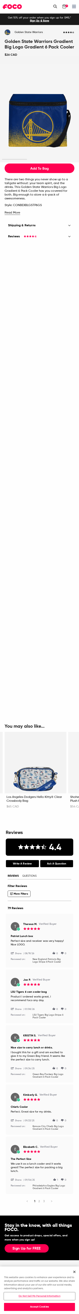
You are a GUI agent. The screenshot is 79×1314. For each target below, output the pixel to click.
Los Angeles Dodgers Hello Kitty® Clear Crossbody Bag (34, 799)
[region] (39, 1290)
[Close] (74, 1272)
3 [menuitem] (44, 1201)
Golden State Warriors (29, 32)
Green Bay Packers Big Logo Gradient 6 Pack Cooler (48, 1075)
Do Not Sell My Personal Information (39, 1296)
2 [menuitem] (39, 1201)
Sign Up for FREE (26, 1248)
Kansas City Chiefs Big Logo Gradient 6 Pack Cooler (48, 1127)
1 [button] (14, 159)
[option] (39, 19)
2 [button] (39, 159)
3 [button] (64, 159)
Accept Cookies (39, 1307)
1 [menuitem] (34, 1201)
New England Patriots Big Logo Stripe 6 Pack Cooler (47, 960)
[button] (18, 953)
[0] (64, 6)
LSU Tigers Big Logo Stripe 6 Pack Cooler (48, 1016)
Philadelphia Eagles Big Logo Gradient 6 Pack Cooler (49, 1187)
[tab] (22, 863)
